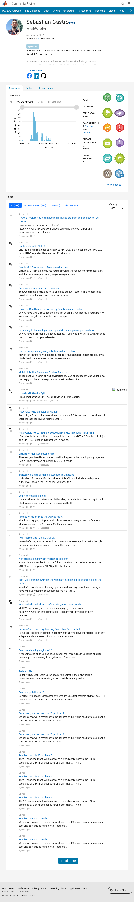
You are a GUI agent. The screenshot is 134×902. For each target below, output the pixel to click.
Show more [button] (35, 70)
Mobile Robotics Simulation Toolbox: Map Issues (44, 372)
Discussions (84, 10)
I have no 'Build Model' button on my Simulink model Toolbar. (51, 309)
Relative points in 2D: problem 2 (35, 776)
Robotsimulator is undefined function (39, 288)
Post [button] (121, 10)
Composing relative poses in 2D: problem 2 (41, 713)
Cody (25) (55, 205)
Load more (68, 861)
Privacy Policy (39, 888)
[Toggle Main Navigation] (129, 3)
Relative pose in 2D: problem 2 (35, 818)
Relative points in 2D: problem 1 (35, 797)
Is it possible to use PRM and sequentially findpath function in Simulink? (57, 432)
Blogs (112, 10)
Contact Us (23, 891)
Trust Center (8, 888)
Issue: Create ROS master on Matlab (38, 411)
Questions (89, 126)
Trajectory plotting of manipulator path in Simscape (46, 474)
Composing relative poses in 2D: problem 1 (41, 734)
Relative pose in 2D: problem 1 (35, 839)
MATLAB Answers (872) (35, 205)
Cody (47, 10)
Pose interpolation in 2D (31, 692)
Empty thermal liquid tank (32, 495)
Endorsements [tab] (47, 88)
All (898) (15, 205)
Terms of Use (8, 891)
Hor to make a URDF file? (32, 246)
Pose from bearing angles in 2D (35, 650)
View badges (114, 184)
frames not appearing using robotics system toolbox (47, 351)
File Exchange (32, 10)
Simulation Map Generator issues (36, 453)
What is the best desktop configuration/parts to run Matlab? (51, 604)
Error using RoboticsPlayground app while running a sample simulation (57, 330)
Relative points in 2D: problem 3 (35, 755)
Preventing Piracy (57, 888)
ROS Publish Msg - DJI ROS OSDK (37, 537)
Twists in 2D (25, 671)
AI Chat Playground (64, 10)
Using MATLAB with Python (33, 393)
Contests (100, 10)
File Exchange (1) (73, 205)
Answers (87, 132)
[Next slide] (128, 10)
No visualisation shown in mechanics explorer (43, 558)
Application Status (78, 888)
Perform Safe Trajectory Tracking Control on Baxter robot (49, 629)
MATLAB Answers (11, 10)
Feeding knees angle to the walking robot (41, 516)
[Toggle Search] (123, 3)
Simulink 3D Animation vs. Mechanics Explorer (43, 267)
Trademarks (23, 888)
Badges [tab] (30, 88)
